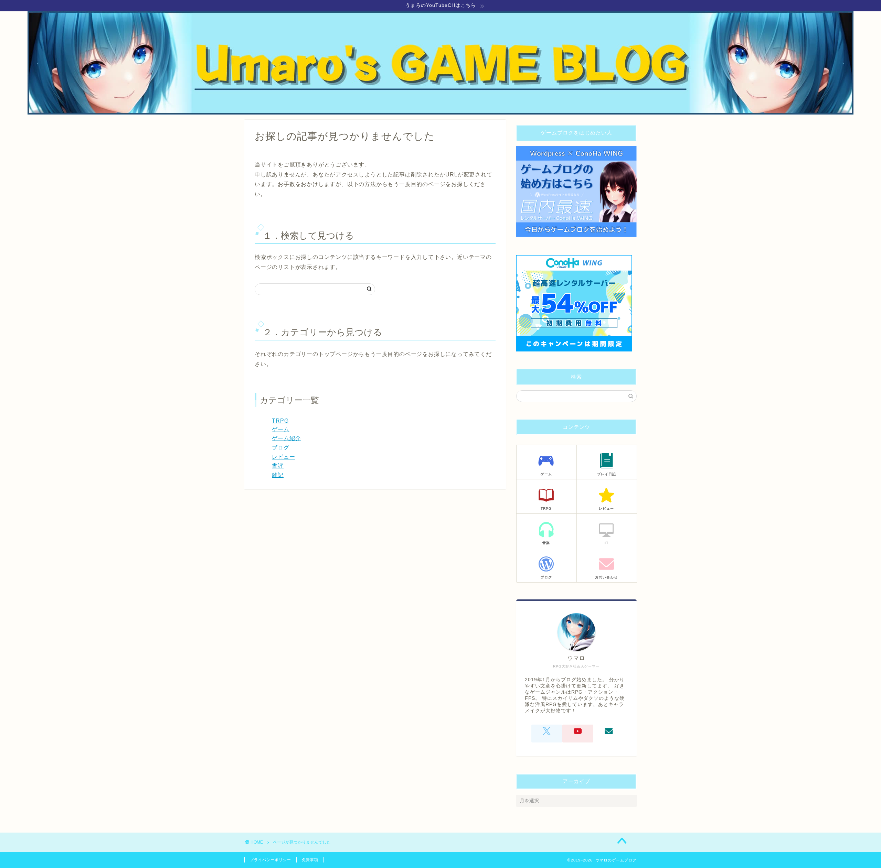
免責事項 (310, 860)
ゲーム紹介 (286, 438)
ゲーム (280, 429)
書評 (278, 466)
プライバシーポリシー (270, 860)
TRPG (280, 421)
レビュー (283, 457)
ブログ (280, 448)
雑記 (278, 475)
